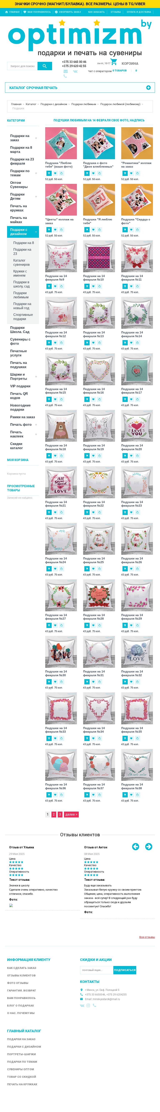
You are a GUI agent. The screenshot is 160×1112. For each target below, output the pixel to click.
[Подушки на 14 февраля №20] (137, 426)
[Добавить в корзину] (49, 173)
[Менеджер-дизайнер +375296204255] (66, 76)
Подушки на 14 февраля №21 (56, 503)
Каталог (31, 104)
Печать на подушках (18, 365)
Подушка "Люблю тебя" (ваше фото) (58, 164)
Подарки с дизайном (54, 104)
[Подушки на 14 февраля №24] (61, 539)
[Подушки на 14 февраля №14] (137, 313)
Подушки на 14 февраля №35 (132, 729)
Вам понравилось (39, 12)
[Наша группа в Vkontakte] (82, 1005)
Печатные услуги (18, 353)
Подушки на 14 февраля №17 (132, 390)
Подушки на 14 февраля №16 (94, 390)
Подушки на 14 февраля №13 (94, 334)
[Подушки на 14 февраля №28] (99, 595)
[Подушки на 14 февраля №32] (137, 652)
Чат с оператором (100, 71)
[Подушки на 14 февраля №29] (137, 595)
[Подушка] (61, 143)
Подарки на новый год (22, 306)
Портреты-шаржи (21, 1054)
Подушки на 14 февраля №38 (132, 786)
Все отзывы (147, 937)
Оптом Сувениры (19, 185)
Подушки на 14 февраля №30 (56, 673)
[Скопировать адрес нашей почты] (66, 71)
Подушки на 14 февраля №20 (132, 447)
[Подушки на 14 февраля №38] (137, 765)
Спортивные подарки (23, 317)
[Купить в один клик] (61, 173)
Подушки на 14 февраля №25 (94, 560)
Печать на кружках (18, 208)
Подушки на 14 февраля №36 (56, 786)
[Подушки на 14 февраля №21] (61, 482)
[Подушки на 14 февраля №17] (137, 369)
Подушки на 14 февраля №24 (56, 560)
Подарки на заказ (19, 138)
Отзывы (116, 12)
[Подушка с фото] (99, 143)
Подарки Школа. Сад (19, 330)
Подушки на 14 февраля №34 (94, 729)
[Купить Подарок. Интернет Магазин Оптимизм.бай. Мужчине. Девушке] (80, 38)
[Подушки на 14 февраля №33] (61, 708)
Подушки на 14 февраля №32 (132, 673)
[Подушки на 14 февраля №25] (99, 539)
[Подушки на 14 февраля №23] (137, 482)
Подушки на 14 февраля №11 (132, 277)
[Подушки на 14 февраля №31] (99, 652)
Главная (14, 12)
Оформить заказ (70, 12)
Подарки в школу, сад (21, 284)
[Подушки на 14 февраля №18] (61, 426)
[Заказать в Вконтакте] (75, 71)
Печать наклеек (16, 434)
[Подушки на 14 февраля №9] (61, 256)
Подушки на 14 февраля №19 (94, 447)
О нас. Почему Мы (21, 1013)
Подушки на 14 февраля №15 (56, 390)
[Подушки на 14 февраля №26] (137, 539)
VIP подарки (20, 386)
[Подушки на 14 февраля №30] (61, 652)
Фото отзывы (17, 983)
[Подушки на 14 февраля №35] (137, 708)
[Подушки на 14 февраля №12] (61, 313)
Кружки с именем (20, 273)
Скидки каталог (16, 446)
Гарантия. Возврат (21, 990)
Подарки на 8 (23, 243)
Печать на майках (18, 220)
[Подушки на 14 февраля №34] (99, 708)
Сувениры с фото (20, 341)
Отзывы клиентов (21, 975)
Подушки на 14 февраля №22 (94, 503)
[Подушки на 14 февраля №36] (61, 765)
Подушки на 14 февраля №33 (56, 729)
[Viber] (95, 1005)
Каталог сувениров (21, 262)
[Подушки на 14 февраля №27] (61, 595)
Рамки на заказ (22, 417)
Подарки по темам (20, 173)
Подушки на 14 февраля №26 (132, 560)
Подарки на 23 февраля (22, 161)
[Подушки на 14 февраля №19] (99, 426)
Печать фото (21, 424)
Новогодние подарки (20, 407)
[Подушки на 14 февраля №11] (137, 256)
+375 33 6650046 (95, 994)
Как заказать (96, 12)
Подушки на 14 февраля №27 (56, 616)
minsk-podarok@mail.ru (106, 999)
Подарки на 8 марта (21, 150)
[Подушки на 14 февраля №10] (99, 256)
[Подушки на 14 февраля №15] (61, 369)
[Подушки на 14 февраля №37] (99, 765)
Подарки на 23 (22, 251)
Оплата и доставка (139, 12)
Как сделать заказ (21, 968)
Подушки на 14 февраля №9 (56, 277)
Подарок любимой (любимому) (120, 104)
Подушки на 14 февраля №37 (94, 786)
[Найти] (45, 66)
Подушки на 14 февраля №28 (94, 616)
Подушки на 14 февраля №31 (94, 673)
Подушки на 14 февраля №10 (94, 277)
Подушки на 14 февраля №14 (132, 334)
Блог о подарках (20, 1005)
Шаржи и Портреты (18, 376)
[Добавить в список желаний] (55, 173)
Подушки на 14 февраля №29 (132, 616)
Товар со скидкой (21, 1076)
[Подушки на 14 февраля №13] (99, 313)
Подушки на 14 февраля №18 (56, 447)
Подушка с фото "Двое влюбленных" (98, 164)
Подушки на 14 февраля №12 (56, 334)
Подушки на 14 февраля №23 (132, 503)
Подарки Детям (17, 196)
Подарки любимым (83, 104)
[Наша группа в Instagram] (88, 1005)
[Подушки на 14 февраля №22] (99, 482)
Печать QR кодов (19, 396)
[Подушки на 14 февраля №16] (99, 369)
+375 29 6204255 (116, 994)
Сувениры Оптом (20, 1069)
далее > (71, 814)
